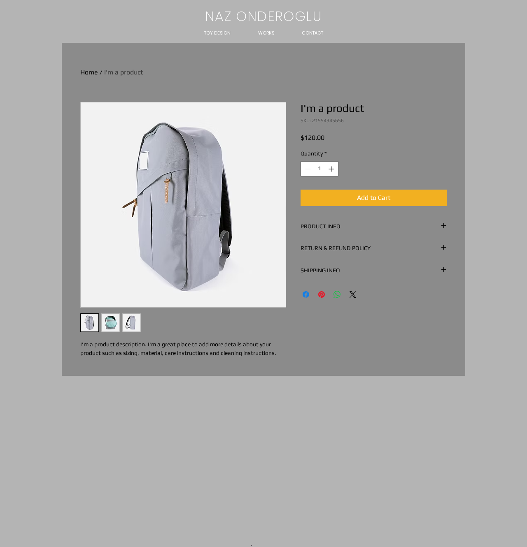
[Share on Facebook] (306, 294)
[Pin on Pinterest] (321, 294)
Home (89, 72)
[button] (217, 32)
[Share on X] (353, 294)
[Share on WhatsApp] (337, 294)
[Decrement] (307, 169)
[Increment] (332, 169)
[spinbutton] (319, 169)
